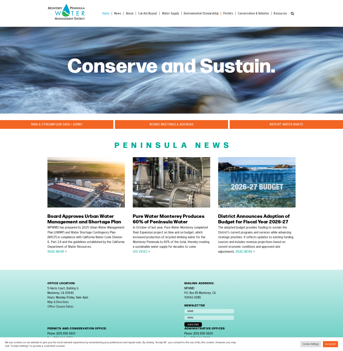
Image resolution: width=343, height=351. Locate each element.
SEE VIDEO (140, 251)
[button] (292, 13)
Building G (72, 288)
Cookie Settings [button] (311, 344)
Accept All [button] (330, 344)
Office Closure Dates (60, 306)
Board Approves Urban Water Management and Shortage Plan (84, 218)
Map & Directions (58, 302)
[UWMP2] (86, 159)
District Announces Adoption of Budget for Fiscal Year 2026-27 (254, 218)
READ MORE (55, 251)
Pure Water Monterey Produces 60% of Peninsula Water (168, 218)
